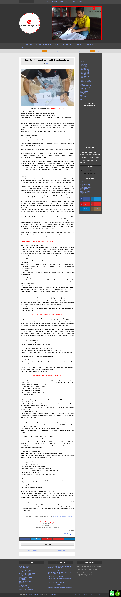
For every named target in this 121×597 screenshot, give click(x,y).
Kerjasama (72, 1)
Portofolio (54, 1)
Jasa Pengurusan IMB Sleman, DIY (56, 582)
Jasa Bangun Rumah (85, 192)
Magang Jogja (47, 44)
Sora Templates (29, 594)
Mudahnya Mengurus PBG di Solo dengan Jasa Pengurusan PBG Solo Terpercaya (59, 573)
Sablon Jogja (91, 44)
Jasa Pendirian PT (59, 44)
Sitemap (71, 595)
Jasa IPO (82, 194)
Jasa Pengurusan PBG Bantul (55, 584)
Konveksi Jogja (80, 44)
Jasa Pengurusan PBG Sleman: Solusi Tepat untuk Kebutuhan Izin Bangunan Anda (60, 567)
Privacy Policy (78, 595)
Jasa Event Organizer (85, 191)
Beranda (47, 1)
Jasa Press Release (85, 181)
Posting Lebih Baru (33, 550)
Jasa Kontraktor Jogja (85, 184)
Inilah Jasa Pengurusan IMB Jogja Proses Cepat (60, 587)
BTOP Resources (53, 594)
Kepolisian (23, 47)
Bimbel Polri (69, 44)
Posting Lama (61, 550)
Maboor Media (37, 594)
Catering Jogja (23, 44)
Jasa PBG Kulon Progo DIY (54, 570)
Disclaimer (86, 595)
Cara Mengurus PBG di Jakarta (55, 576)
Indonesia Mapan (84, 188)
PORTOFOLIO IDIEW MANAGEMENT (63, 516)
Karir (66, 1)
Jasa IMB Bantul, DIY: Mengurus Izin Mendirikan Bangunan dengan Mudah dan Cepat (59, 579)
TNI (30, 47)
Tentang (61, 1)
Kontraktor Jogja (35, 44)
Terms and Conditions (96, 595)
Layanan (79, 1)
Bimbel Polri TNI (84, 183)
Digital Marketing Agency (86, 187)
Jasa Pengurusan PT (85, 185)
